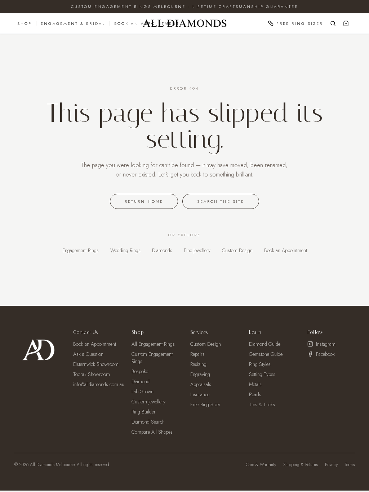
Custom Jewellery (148, 401)
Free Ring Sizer (299, 23)
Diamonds (162, 250)
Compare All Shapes (152, 431)
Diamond (141, 381)
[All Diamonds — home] (184, 23)
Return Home (144, 201)
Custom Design (237, 250)
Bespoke (140, 371)
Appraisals (200, 384)
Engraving (200, 374)
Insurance (199, 394)
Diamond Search (148, 421)
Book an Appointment (285, 250)
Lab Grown (143, 391)
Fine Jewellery (197, 250)
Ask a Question (88, 354)
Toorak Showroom (91, 374)
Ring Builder (144, 411)
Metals (255, 384)
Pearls (255, 394)
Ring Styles (260, 364)
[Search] (333, 23)
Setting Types (262, 374)
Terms (350, 465)
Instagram (325, 344)
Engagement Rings (80, 250)
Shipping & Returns (300, 465)
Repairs (197, 354)
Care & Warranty (261, 465)
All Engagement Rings (153, 344)
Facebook (325, 354)
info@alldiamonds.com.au (98, 384)
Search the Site (220, 201)
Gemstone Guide (266, 354)
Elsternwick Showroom (96, 364)
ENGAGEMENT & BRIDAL (73, 23)
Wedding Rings (125, 250)
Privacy (331, 465)
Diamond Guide (264, 344)
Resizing (198, 364)
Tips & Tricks (262, 404)
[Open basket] (346, 23)
